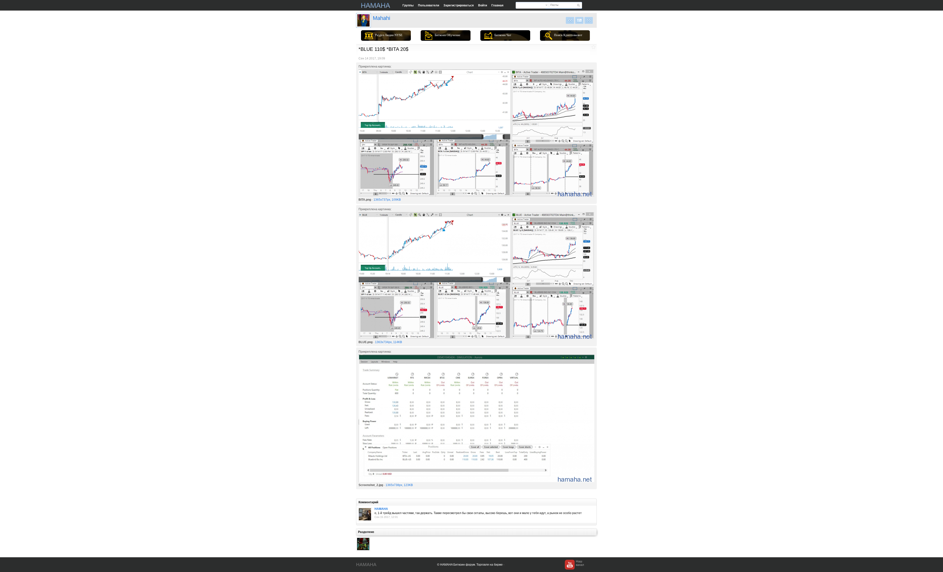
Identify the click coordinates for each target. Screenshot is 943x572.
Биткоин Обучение (447, 35)
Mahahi (381, 18)
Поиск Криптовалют (568, 35)
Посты (554, 4)
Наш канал (580, 563)
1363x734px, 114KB (388, 342)
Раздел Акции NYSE (388, 35)
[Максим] (365, 514)
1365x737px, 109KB (387, 199)
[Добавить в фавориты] (593, 47)
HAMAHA (381, 509)
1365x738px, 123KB (399, 485)
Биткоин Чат (502, 35)
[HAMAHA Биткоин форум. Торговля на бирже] (375, 5)
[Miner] (363, 544)
